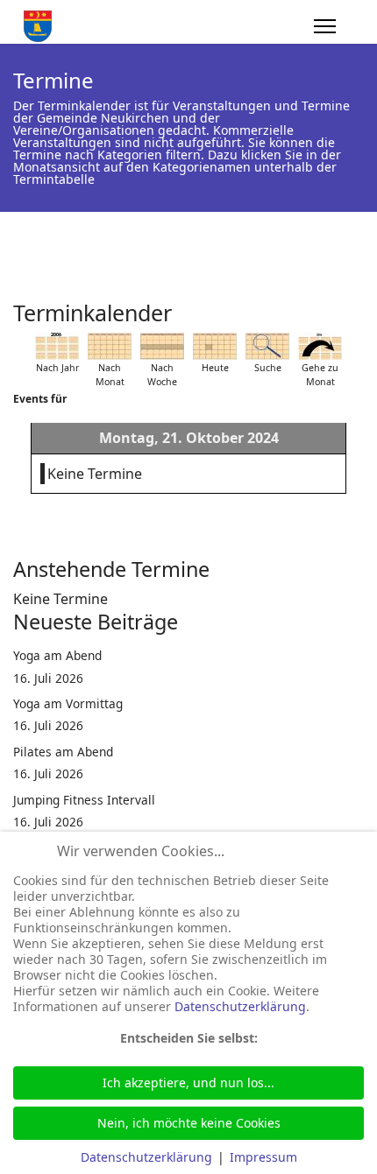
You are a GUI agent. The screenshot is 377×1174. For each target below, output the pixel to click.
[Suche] (267, 346)
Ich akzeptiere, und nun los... (188, 1082)
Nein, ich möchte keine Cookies (189, 1122)
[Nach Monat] (110, 346)
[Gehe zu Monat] (320, 346)
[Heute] (215, 346)
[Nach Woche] (162, 346)
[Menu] (325, 26)
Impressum (263, 1157)
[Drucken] (358, 305)
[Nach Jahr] (57, 346)
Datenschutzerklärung (240, 1006)
